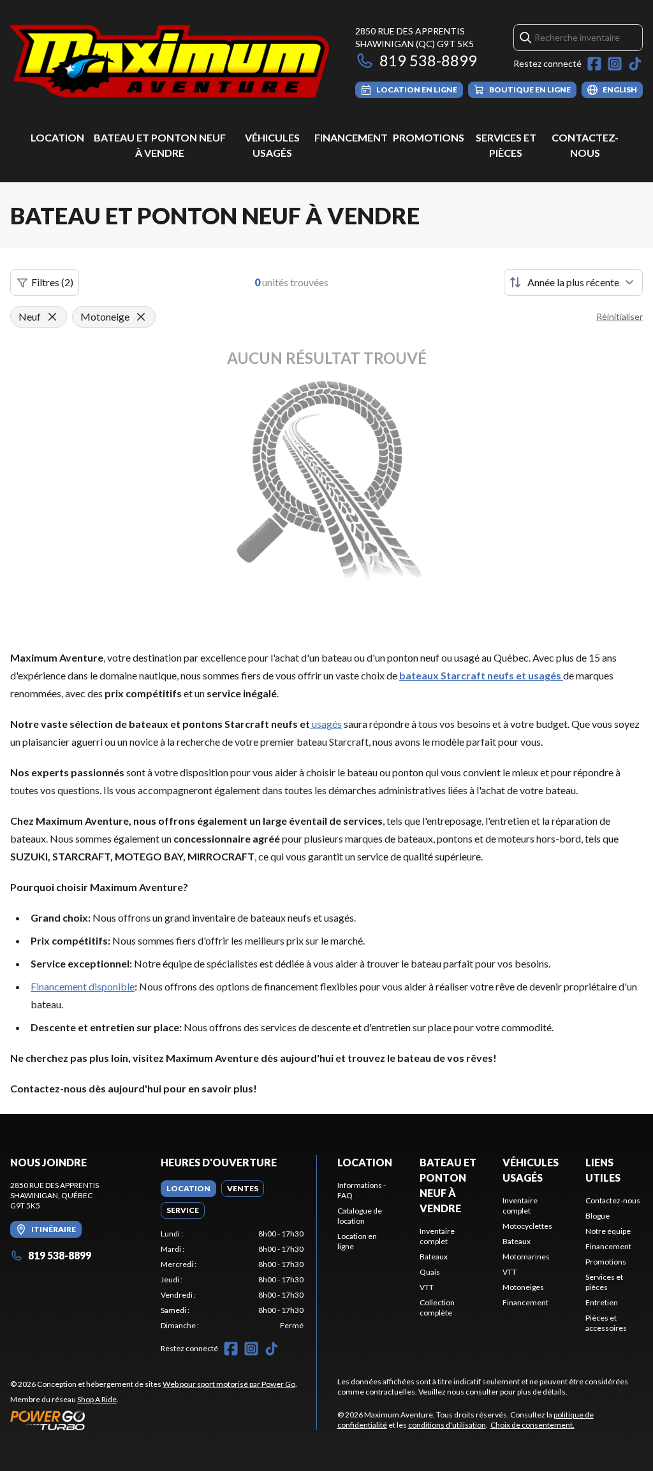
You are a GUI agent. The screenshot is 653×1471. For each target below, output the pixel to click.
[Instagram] (614, 63)
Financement (351, 137)
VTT (427, 1287)
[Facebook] (594, 63)
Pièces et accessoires (606, 1323)
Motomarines (526, 1256)
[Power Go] (153, 1420)
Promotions (428, 137)
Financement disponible (83, 986)
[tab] (188, 1188)
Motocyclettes (527, 1226)
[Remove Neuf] (52, 316)
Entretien (601, 1302)
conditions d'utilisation (447, 1425)
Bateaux (434, 1256)
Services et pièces (604, 1282)
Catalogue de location (359, 1216)
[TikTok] (635, 63)
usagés (326, 724)
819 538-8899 (428, 60)
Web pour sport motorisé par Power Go (229, 1384)
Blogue (597, 1216)
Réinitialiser (619, 316)
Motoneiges (523, 1287)
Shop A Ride (97, 1399)
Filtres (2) (52, 282)
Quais (430, 1272)
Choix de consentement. (532, 1425)
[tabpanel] (232, 1280)
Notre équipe (608, 1231)
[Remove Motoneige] (141, 316)
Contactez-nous (612, 1200)
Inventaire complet (437, 1236)
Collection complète (437, 1307)
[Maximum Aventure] (169, 61)
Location (57, 137)
